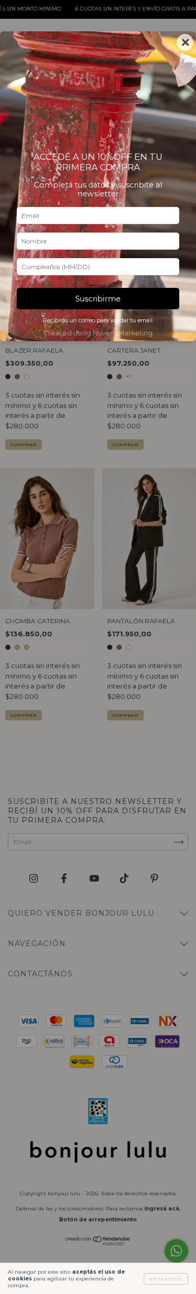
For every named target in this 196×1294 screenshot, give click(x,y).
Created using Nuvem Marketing (98, 333)
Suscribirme (98, 299)
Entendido (165, 1278)
